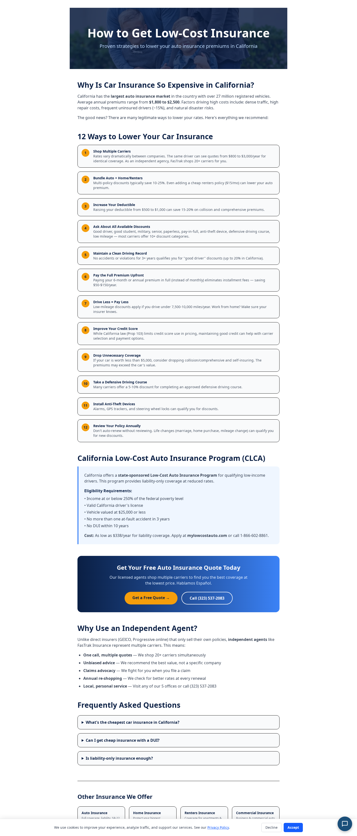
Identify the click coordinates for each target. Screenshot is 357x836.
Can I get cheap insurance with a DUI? (123, 740)
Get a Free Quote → (151, 597)
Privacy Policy (218, 827)
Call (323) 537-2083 (207, 598)
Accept (293, 827)
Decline (271, 827)
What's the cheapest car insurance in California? (132, 722)
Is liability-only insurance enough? (119, 758)
